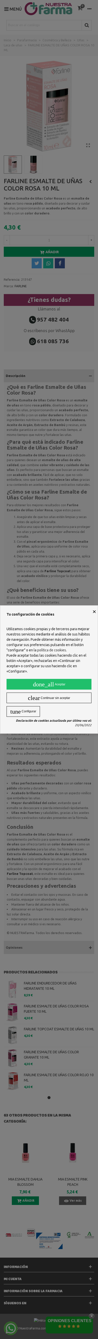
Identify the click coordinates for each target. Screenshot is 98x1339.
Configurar (23, 711)
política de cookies (51, 650)
